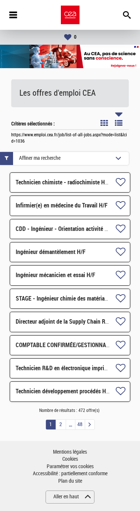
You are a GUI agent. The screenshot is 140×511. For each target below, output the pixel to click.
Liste (118, 122)
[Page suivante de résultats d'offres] (89, 424)
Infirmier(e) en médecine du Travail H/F (62, 205)
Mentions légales (70, 452)
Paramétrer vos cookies (70, 466)
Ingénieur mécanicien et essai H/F (55, 275)
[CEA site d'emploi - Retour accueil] (70, 15)
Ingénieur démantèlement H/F (50, 252)
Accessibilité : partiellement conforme (70, 473)
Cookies (70, 459)
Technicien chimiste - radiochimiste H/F (63, 182)
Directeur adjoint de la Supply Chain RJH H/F (69, 321)
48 (80, 424)
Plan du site (70, 481)
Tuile (104, 122)
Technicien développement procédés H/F (63, 391)
